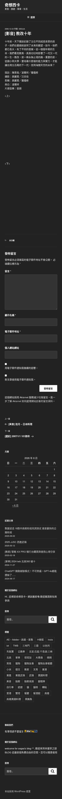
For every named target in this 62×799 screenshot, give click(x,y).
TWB (15, 645)
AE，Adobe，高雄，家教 (20, 639)
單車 (17, 657)
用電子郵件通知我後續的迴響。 (21, 368)
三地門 (26, 645)
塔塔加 (27, 657)
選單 (33, 17)
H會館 (40, 639)
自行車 (10, 687)
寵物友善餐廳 (45, 663)
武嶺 (31, 675)
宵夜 (9, 663)
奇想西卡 (12, 4)
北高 (9, 657)
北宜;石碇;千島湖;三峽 (40, 651)
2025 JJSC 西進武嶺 (16, 542)
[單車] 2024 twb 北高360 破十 (20, 561)
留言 (8, 271)
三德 (36, 645)
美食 (9, 681)
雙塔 (17, 693)
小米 (9, 669)
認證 (20, 687)
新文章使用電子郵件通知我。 (20, 379)
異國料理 (43, 675)
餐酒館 (36, 693)
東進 (9, 675)
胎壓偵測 (29, 681)
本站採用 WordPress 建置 (18, 791)
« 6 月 (15, 505)
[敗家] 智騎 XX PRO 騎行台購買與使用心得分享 (30, 551)
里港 (9, 693)
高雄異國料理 (14, 699)
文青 (35, 669)
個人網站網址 (12, 348)
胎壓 (17, 681)
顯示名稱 (10, 315)
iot (8, 645)
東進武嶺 (20, 675)
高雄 (47, 693)
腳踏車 (41, 681)
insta (50, 639)
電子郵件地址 (13, 331)
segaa (22, 29)
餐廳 (26, 693)
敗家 (26, 669)
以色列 (46, 645)
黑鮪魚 (28, 699)
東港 (44, 669)
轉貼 (44, 687)
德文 (17, 669)
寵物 (17, 663)
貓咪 (35, 687)
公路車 (21, 651)
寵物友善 (29, 663)
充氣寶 (10, 651)
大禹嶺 (39, 657)
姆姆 (49, 657)
